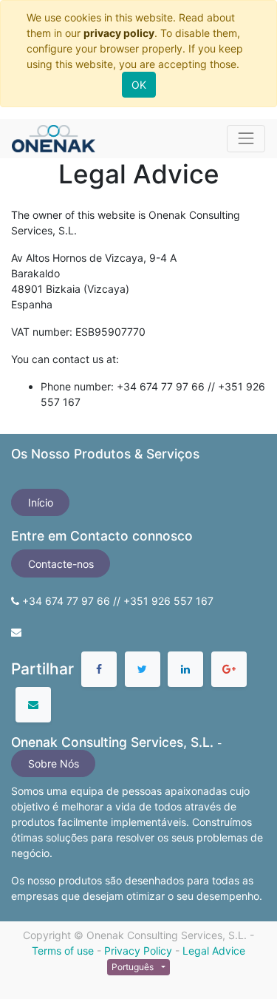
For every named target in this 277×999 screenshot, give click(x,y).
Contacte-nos (61, 564)
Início (40, 502)
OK (138, 84)
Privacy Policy (138, 950)
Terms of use (63, 950)
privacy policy (118, 33)
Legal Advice (213, 950)
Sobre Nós (53, 763)
